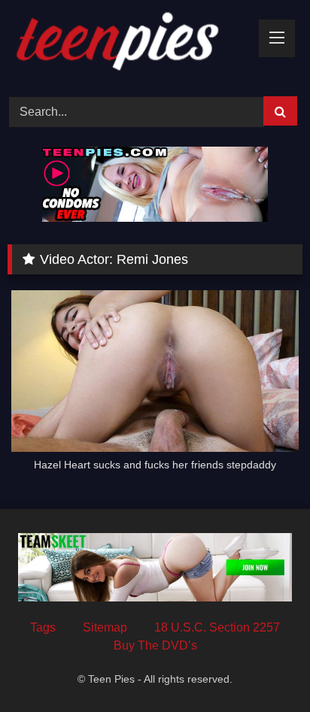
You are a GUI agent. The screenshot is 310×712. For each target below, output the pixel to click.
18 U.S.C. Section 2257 (217, 627)
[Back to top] (263, 667)
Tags (43, 627)
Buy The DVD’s (155, 645)
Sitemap (105, 627)
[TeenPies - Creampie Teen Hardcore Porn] (127, 46)
